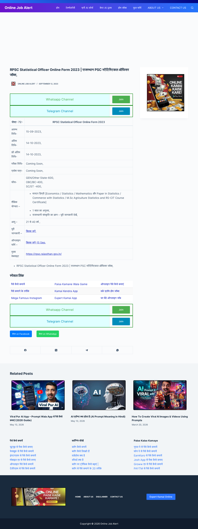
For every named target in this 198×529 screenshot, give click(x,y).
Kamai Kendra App (66, 291)
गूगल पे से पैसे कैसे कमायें (145, 446)
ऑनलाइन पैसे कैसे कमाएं (112, 284)
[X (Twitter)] (56, 350)
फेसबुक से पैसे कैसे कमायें (22, 451)
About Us (154, 7)
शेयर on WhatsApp (48, 334)
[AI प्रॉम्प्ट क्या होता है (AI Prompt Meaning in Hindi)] (99, 395)
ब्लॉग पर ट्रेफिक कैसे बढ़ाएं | (85, 464)
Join (121, 99)
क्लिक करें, (31, 231)
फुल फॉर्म (137, 7)
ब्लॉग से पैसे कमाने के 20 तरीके (87, 468)
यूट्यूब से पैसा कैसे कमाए (21, 446)
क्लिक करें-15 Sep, (36, 242)
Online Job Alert (18, 8)
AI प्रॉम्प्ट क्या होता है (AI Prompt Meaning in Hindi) (98, 416)
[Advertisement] (93, 35)
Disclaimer (102, 497)
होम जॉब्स (122, 7)
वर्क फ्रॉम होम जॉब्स (110, 291)
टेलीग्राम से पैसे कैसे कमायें (22, 468)
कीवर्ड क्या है (77, 459)
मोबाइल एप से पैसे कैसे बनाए (23, 459)
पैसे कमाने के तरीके (20, 291)
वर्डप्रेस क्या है (78, 455)
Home (78, 497)
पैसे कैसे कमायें (18, 284)
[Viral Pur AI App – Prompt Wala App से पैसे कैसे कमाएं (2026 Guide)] (38, 395)
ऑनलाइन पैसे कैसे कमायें (21, 464)
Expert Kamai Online (161, 496)
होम (57, 7)
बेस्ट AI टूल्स (106, 7)
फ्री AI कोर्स (87, 7)
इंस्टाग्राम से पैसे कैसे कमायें (23, 455)
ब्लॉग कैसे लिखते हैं (80, 451)
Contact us (178, 7)
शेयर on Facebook (21, 334)
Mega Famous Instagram (26, 298)
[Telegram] (86, 350)
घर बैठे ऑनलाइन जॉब (111, 298)
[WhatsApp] (117, 350)
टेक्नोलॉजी (70, 7)
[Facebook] (25, 350)
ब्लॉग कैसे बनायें (79, 446)
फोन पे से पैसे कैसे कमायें (145, 451)
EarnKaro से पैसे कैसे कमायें (148, 455)
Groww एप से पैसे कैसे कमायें (148, 464)
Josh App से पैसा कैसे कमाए (148, 459)
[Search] (192, 8)
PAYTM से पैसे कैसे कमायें (147, 468)
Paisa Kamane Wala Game (71, 284)
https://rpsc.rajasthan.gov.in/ (44, 253)
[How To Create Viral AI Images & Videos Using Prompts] (160, 395)
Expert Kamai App (66, 298)
